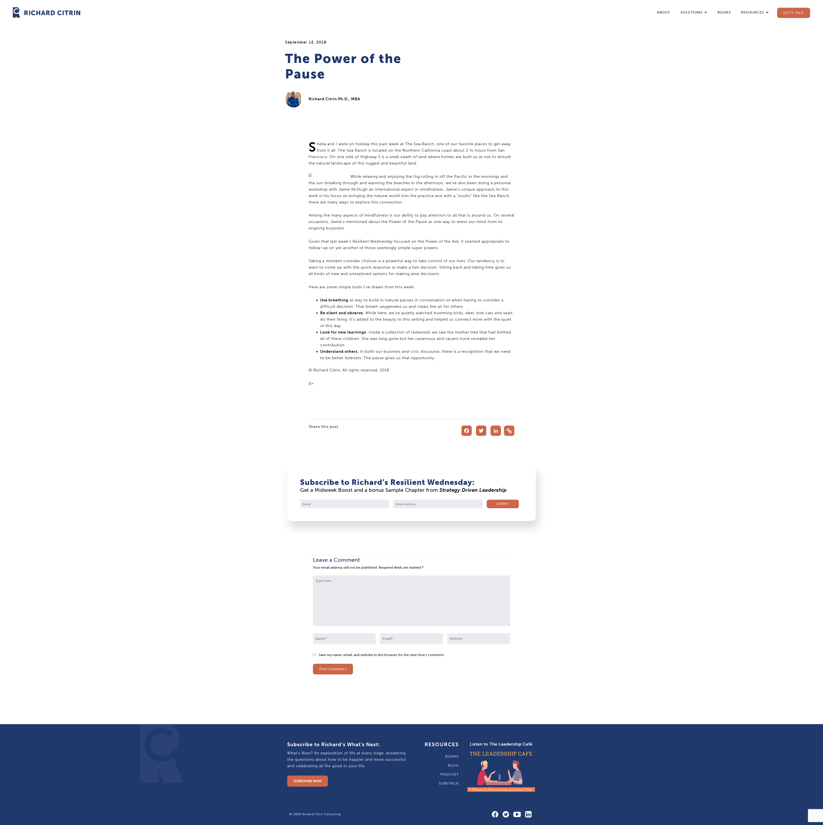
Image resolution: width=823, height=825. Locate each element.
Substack (449, 783)
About (663, 12)
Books (724, 12)
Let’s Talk (794, 13)
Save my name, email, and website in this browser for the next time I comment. (382, 655)
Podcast (449, 774)
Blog (453, 765)
